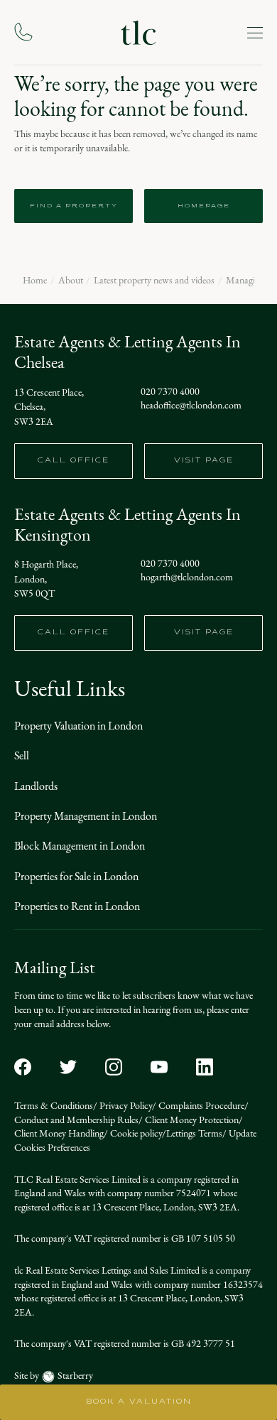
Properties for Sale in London (76, 876)
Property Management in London (85, 815)
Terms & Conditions (53, 1105)
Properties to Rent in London (77, 906)
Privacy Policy (124, 1105)
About (70, 280)
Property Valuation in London (78, 725)
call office (73, 461)
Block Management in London (79, 845)
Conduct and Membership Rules (76, 1120)
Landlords (36, 786)
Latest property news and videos (154, 280)
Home (35, 280)
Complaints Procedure (200, 1105)
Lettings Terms (194, 1133)
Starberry (74, 1375)
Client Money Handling (59, 1133)
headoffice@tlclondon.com (191, 406)
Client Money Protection (191, 1120)
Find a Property (74, 206)
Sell (21, 755)
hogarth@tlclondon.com (187, 577)
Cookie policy (135, 1133)
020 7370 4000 (170, 392)
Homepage (204, 206)
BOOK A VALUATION (139, 1402)
